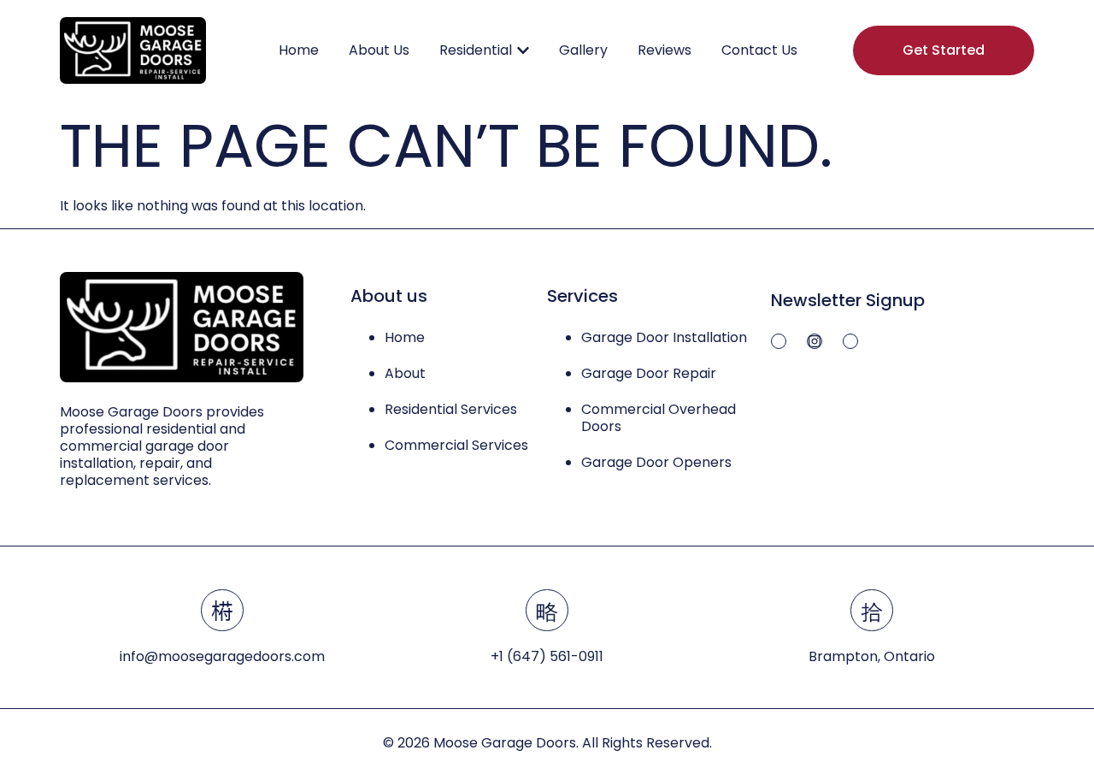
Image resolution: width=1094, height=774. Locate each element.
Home (299, 50)
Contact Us (759, 50)
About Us (379, 50)
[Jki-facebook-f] (778, 341)
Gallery (583, 50)
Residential (475, 50)
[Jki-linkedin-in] (850, 341)
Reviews (664, 50)
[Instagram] (814, 341)
